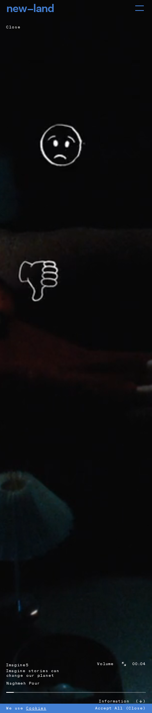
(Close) (136, 708)
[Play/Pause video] (76, 356)
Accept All (109, 708)
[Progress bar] (76, 692)
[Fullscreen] (124, 664)
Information (114, 701)
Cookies (36, 708)
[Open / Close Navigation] (139, 8)
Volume (105, 664)
